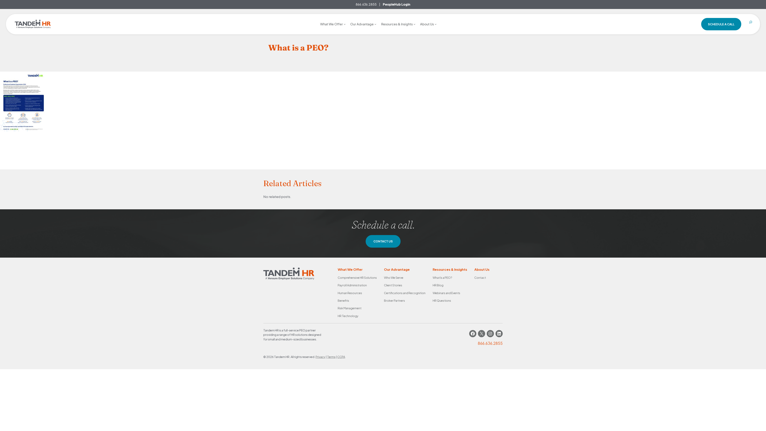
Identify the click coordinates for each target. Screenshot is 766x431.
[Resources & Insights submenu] (415, 24)
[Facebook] (472, 333)
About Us (482, 269)
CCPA (341, 357)
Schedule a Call (721, 24)
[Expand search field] (750, 24)
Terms (331, 357)
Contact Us (383, 241)
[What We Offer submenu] (345, 24)
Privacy (320, 357)
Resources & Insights (450, 269)
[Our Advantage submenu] (375, 24)
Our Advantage (397, 269)
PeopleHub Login (396, 4)
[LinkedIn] (499, 333)
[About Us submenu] (436, 24)
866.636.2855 (366, 4)
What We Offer (350, 269)
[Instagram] (490, 333)
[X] (481, 333)
